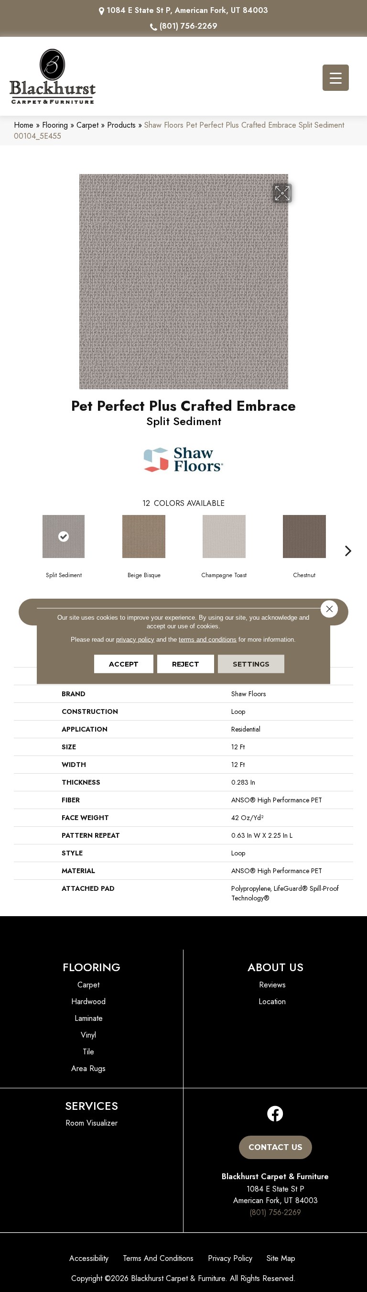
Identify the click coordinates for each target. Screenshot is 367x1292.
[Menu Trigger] (336, 78)
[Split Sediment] (63, 536)
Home (23, 125)
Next (348, 536)
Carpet (87, 125)
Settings (251, 664)
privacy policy (135, 639)
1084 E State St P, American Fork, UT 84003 (187, 10)
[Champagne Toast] (224, 536)
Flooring (55, 125)
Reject (185, 664)
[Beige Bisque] (144, 536)
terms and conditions (208, 639)
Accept (124, 664)
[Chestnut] (304, 536)
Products (121, 125)
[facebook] (275, 1114)
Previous (18, 536)
